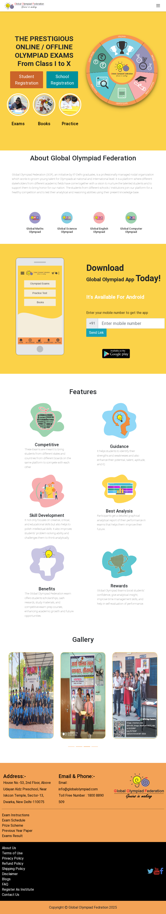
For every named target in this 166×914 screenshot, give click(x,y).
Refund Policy (12, 863)
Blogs (6, 879)
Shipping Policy (13, 869)
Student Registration (26, 80)
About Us (9, 848)
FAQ (5, 884)
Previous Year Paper (17, 831)
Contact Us (10, 895)
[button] (19, 701)
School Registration (62, 80)
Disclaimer (10, 874)
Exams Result (12, 836)
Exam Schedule (13, 820)
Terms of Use (12, 853)
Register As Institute (18, 889)
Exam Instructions (15, 815)
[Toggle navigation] (158, 6)
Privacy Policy (13, 858)
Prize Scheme (12, 825)
